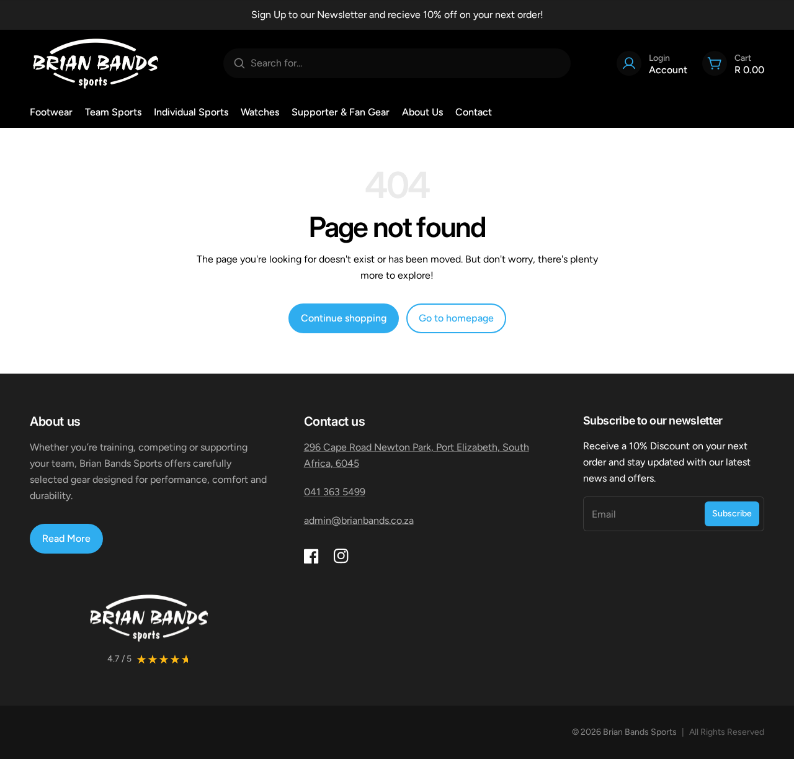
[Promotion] (397, 15)
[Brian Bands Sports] (95, 63)
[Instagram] (341, 556)
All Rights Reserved (726, 732)
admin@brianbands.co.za (359, 520)
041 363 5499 (334, 492)
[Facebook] (311, 556)
